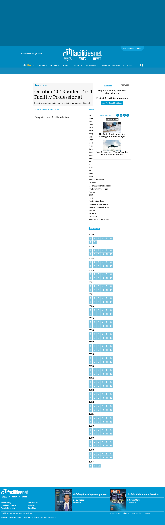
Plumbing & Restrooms (98, 204)
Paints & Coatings (96, 201)
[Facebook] (117, 115)
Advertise (77, 503)
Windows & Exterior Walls (99, 219)
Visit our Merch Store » (132, 48)
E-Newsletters (79, 500)
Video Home (42, 85)
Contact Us (33, 503)
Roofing (92, 210)
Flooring (92, 192)
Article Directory (8, 508)
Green (91, 152)
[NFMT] (97, 59)
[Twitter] (121, 115)
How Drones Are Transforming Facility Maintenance (112, 153)
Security (92, 213)
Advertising (6, 503)
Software (93, 216)
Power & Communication (99, 207)
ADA (90, 121)
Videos (91, 118)
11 (107, 254)
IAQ (90, 161)
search (141, 65)
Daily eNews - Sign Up (30, 53)
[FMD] (82, 59)
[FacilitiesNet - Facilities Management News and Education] (82, 52)
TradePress (125, 513)
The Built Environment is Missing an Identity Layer (112, 135)
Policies (31, 505)
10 (103, 254)
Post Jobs (125, 85)
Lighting (92, 198)
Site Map (32, 508)
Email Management (9, 505)
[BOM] (68, 60)
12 (111, 254)
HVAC (91, 195)
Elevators (92, 182)
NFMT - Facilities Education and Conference (40, 517)
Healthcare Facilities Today (11, 517)
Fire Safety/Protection (98, 189)
